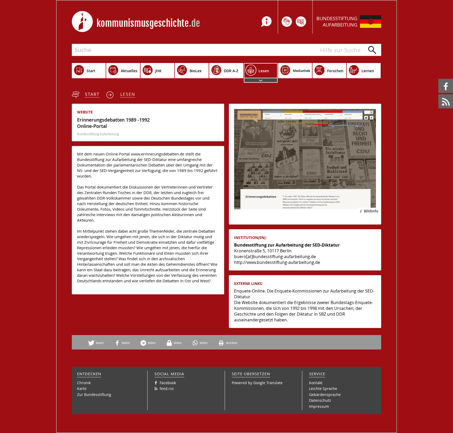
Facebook (168, 382)
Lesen (127, 94)
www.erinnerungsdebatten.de (157, 154)
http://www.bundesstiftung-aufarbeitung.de (277, 262)
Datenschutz (320, 400)
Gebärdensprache (325, 394)
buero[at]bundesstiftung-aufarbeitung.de (275, 256)
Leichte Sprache (323, 388)
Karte (82, 388)
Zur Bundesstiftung (94, 394)
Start (92, 94)
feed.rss (438, 94)
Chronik (84, 382)
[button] (97, 343)
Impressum (319, 406)
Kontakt (315, 382)
